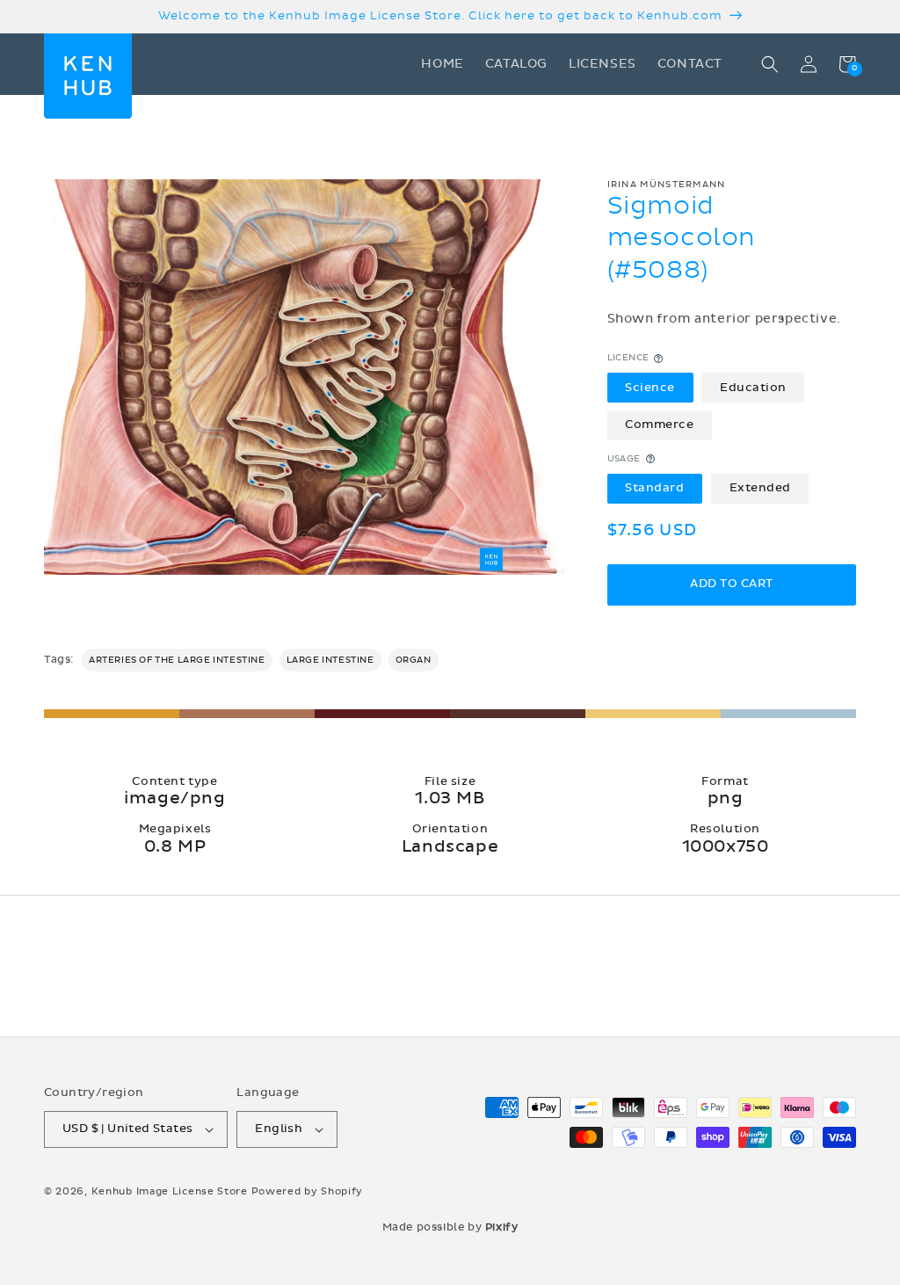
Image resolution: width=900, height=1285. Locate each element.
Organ (414, 660)
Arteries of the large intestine (177, 660)
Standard (654, 488)
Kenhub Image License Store (169, 1191)
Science (650, 388)
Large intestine (330, 660)
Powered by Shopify (307, 1191)
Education (753, 388)
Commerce (659, 424)
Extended (760, 488)
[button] (770, 64)
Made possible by (450, 1227)
